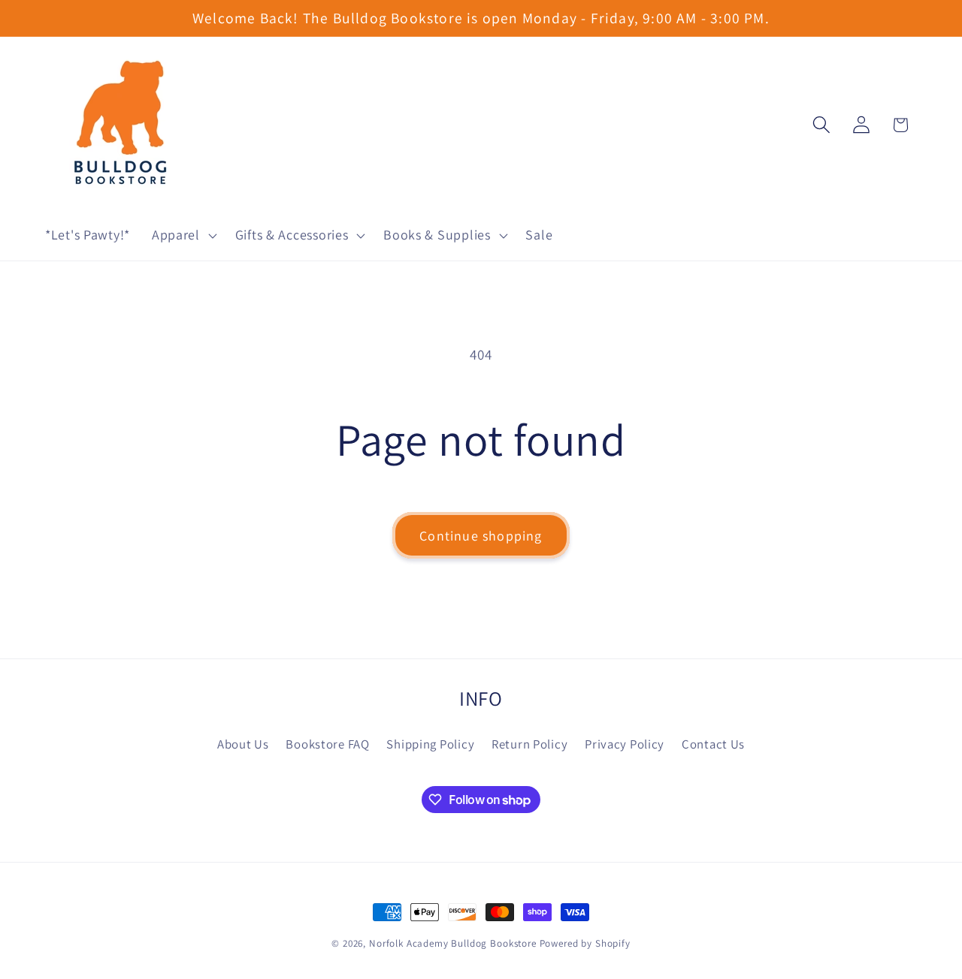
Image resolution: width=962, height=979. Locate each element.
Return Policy (529, 743)
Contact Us (713, 743)
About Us (243, 743)
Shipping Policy (430, 743)
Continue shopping (480, 535)
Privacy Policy (624, 743)
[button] (182, 235)
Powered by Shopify (585, 943)
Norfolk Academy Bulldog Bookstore (453, 943)
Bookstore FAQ (327, 743)
